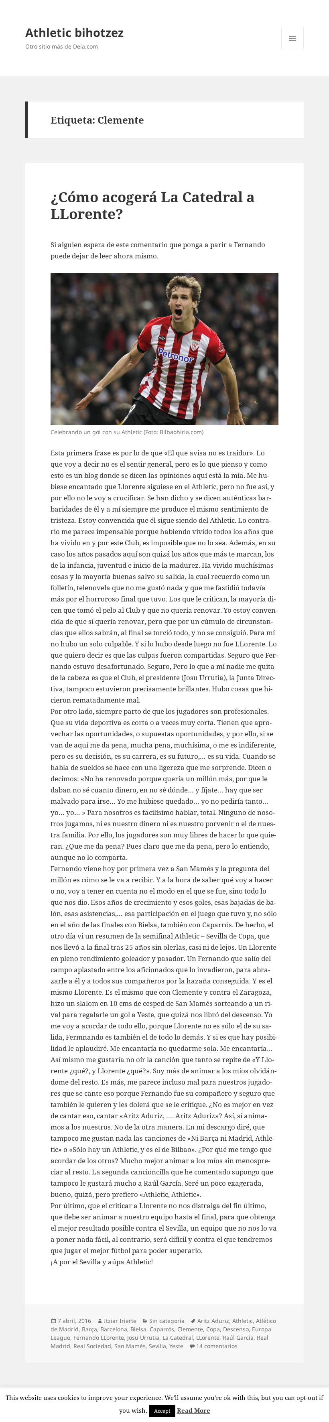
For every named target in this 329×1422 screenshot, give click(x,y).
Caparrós (162, 1329)
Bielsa (138, 1329)
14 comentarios (217, 1346)
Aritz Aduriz (213, 1320)
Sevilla (157, 1346)
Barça (89, 1329)
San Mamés (130, 1346)
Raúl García (238, 1337)
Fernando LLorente (98, 1337)
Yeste (176, 1346)
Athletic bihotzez (74, 32)
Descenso (236, 1329)
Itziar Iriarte (120, 1320)
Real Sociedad (92, 1346)
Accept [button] (162, 1410)
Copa (213, 1329)
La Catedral (177, 1337)
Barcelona (113, 1329)
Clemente (190, 1329)
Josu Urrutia (143, 1337)
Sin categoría (167, 1320)
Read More (193, 1410)
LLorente (207, 1337)
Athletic (242, 1320)
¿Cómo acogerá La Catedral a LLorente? (153, 205)
